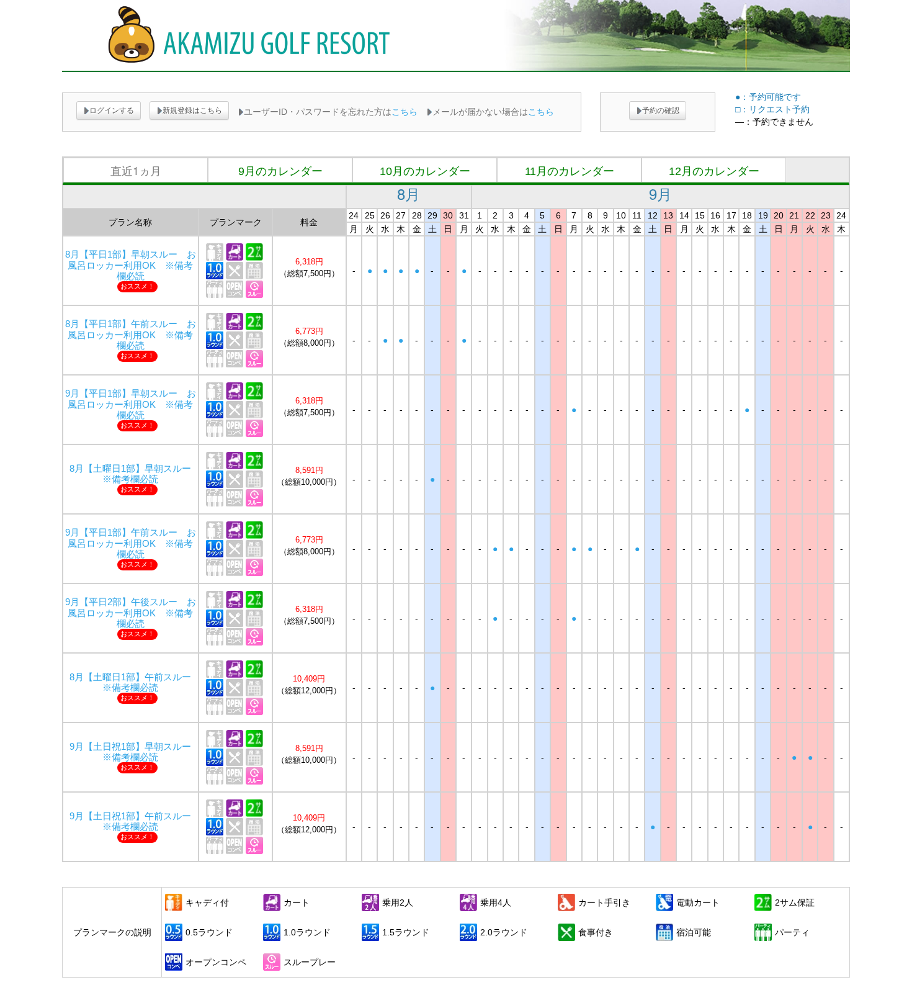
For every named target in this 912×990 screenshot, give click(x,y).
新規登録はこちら (192, 110)
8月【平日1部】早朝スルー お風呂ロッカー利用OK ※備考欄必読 (130, 265)
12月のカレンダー (714, 171)
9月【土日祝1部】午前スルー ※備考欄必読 (134, 821)
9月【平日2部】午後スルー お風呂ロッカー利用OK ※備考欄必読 (130, 612)
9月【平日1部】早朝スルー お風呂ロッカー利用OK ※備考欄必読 (130, 404)
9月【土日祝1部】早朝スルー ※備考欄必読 (134, 752)
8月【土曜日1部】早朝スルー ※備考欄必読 (134, 474)
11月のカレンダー (569, 171)
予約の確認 (660, 110)
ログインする (111, 110)
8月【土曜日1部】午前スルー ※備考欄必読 (134, 682)
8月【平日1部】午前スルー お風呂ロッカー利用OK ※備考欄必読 (130, 334)
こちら (404, 112)
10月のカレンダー (425, 171)
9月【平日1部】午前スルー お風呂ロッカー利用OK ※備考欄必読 (130, 543)
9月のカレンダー (280, 171)
